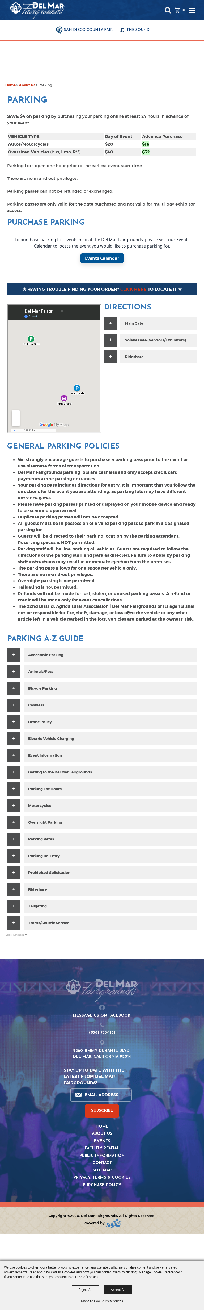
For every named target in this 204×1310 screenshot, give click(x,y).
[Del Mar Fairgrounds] (37, 11)
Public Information (102, 1156)
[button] (167, 9)
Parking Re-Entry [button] (44, 855)
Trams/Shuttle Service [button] (48, 922)
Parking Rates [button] (41, 839)
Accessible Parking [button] (45, 654)
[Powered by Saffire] (113, 1223)
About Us (27, 85)
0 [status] (183, 10)
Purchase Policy (102, 1185)
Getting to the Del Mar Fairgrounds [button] (60, 772)
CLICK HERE (133, 289)
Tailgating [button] (37, 906)
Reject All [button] (85, 1289)
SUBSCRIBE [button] (102, 1111)
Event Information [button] (45, 755)
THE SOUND (138, 30)
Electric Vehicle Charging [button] (51, 738)
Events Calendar (102, 258)
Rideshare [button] (37, 889)
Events (102, 1141)
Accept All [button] (118, 1289)
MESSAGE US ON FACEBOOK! (102, 1016)
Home (10, 85)
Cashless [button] (36, 705)
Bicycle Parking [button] (42, 688)
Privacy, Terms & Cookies (102, 1178)
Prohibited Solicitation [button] (49, 872)
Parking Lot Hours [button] (45, 788)
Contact (102, 1163)
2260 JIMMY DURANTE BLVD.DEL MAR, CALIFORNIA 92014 (102, 1054)
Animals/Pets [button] (40, 671)
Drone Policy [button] (40, 721)
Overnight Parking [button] (45, 822)
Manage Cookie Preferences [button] (102, 1301)
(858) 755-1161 (102, 1033)
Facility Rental (102, 1148)
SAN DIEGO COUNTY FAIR (88, 30)
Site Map (102, 1171)
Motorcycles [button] (39, 805)
